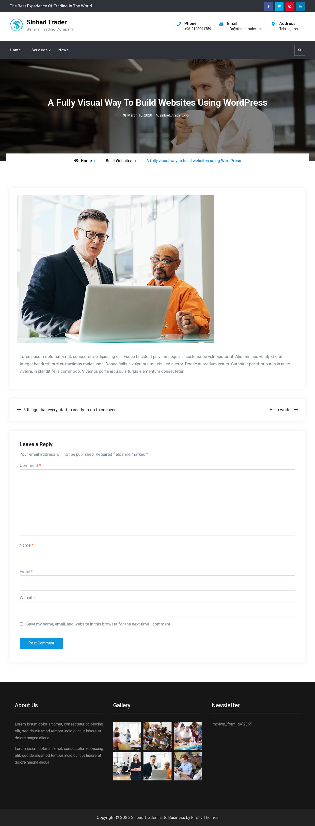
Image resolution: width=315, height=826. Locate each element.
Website (27, 597)
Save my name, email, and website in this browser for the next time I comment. (98, 624)
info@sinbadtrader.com (245, 29)
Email (26, 571)
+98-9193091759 (197, 29)
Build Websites (119, 160)
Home (15, 50)
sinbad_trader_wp (174, 115)
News (63, 50)
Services (39, 50)
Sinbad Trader (47, 22)
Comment (30, 465)
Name (26, 545)
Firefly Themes (205, 817)
